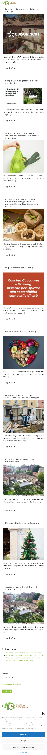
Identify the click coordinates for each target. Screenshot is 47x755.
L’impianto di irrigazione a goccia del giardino (25, 655)
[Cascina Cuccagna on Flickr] (12, 677)
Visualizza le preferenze (23, 747)
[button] (43, 713)
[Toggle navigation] (42, 3)
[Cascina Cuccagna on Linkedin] (9, 677)
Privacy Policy (23, 752)
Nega (23, 741)
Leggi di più (8, 68)
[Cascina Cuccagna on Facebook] (3, 677)
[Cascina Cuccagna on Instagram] (6, 677)
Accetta (23, 734)
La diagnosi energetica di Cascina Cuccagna (24, 653)
